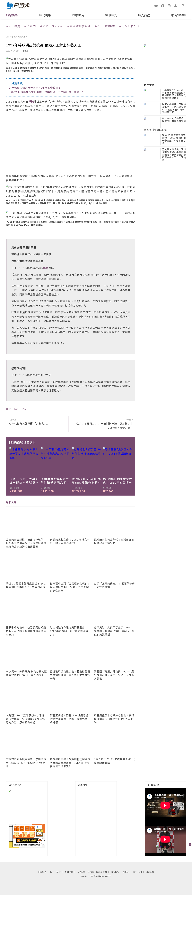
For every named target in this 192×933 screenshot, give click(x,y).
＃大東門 (30, 26)
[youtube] (156, 5)
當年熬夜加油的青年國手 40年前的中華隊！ (35, 87)
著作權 (91, 872)
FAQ (52, 872)
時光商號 (144, 15)
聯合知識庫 (178, 15)
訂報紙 (126, 872)
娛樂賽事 (12, 15)
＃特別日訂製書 (104, 26)
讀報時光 (111, 15)
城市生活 (78, 15)
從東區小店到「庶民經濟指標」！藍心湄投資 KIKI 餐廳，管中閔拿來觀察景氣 (174, 108)
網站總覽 (150, 872)
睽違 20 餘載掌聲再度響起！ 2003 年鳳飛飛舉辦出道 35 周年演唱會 (174, 139)
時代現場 (45, 15)
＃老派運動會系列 (79, 26)
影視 (24, 409)
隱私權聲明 (101, 872)
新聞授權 (69, 872)
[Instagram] (169, 5)
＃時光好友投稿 (129, 26)
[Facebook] (162, 5)
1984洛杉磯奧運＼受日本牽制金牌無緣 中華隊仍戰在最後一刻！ (48, 92)
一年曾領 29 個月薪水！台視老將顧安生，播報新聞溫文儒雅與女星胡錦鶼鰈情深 (174, 94)
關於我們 (137, 872)
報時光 (15, 36)
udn (8, 36)
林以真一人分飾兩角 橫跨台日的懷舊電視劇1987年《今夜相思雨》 (165, 124)
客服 (59, 872)
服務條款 (81, 872)
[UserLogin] (175, 5)
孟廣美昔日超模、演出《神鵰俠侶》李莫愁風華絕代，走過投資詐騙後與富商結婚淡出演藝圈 (174, 155)
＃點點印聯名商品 (51, 26)
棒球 (8, 409)
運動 (16, 409)
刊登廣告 (42, 872)
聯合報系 (115, 872)
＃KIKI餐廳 (13, 26)
